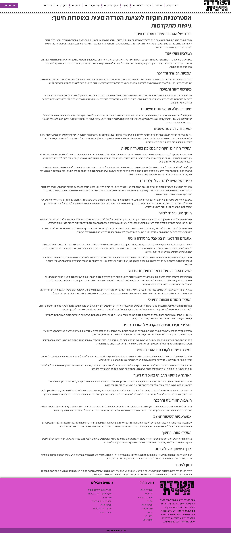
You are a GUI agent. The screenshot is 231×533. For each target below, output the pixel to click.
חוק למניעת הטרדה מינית (99, 493)
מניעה (125, 5)
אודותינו (158, 5)
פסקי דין (63, 5)
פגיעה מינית (112, 5)
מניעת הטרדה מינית (102, 508)
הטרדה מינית (172, 5)
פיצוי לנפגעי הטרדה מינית (99, 489)
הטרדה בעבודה (143, 5)
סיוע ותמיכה (94, 5)
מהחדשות (47, 5)
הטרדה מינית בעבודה (101, 501)
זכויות (78, 5)
